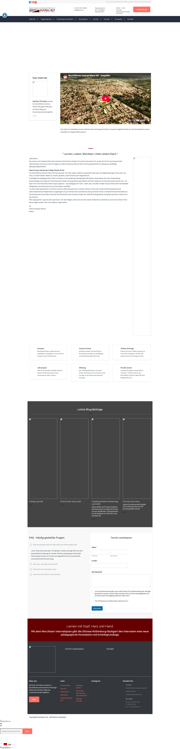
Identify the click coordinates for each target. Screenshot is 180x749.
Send (27, 731)
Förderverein (126, 368)
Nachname (113, 556)
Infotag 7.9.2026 (36, 501)
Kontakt (130, 19)
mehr (35, 116)
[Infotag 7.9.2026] (43, 458)
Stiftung (82, 368)
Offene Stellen (65, 685)
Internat (32, 19)
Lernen (96, 19)
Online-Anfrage (127, 349)
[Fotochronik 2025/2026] (74, 458)
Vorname (95, 556)
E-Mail (95, 561)
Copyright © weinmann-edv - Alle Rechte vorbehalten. (47, 717)
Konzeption (83, 19)
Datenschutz (64, 692)
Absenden (97, 608)
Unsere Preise (85, 349)
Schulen (40, 349)
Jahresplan (42, 368)
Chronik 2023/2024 (131, 501)
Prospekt (118, 19)
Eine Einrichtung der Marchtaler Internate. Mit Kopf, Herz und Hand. (129, 2)
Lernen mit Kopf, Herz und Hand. (90, 626)
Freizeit (107, 19)
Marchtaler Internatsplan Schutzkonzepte (81, 693)
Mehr (34, 699)
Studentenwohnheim (65, 19)
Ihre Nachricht (97, 572)
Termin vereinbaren (74, 649)
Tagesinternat (46, 19)
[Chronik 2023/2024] (137, 458)
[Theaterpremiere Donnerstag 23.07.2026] (106, 458)
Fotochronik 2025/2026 (70, 501)
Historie (63, 688)
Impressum (64, 695)
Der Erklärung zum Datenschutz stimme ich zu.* (111, 601)
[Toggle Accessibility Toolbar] (4, 15)
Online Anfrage (141, 9)
